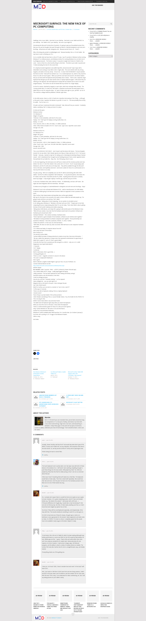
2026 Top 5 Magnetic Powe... (50, 1)
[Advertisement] (64, 16)
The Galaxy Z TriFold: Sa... (68, 1)
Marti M (35, 29)
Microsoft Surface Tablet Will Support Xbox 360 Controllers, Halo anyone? (75, 373)
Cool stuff (49, 29)
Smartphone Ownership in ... (85, 1)
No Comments (42, 399)
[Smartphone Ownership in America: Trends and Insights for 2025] (66, 596)
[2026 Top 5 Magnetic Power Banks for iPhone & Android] (39, 596)
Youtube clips (68, 29)
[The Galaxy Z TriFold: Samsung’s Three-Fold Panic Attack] (53, 596)
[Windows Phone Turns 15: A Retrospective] (93, 596)
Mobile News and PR (57, 29)
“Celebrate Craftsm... (102, 1)
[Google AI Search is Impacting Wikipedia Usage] (106, 596)
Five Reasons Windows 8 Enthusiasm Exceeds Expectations (39, 373)
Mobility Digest (56, 618)
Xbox (63, 29)
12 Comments (69, 399)
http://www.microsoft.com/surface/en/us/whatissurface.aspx (48, 265)
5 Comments (76, 29)
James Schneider (94, 43)
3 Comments (69, 404)
